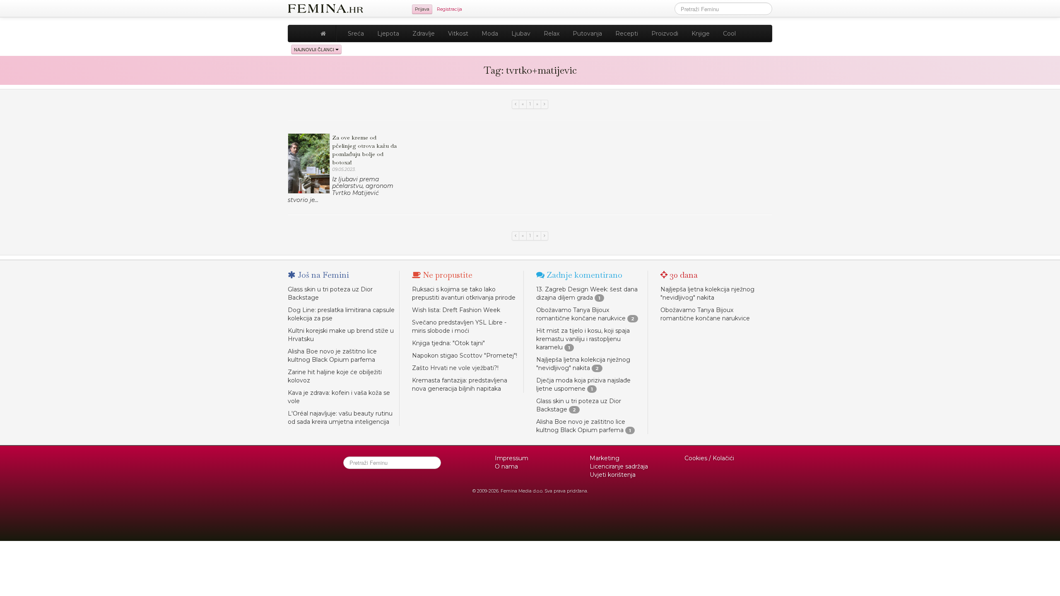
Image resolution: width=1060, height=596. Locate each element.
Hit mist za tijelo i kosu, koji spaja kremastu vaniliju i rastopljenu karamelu (583, 339)
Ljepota (388, 33)
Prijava (422, 9)
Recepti (626, 33)
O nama (506, 466)
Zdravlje (423, 33)
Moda (490, 33)
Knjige (700, 33)
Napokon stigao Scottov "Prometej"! (464, 355)
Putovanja (587, 33)
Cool (729, 33)
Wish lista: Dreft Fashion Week (456, 310)
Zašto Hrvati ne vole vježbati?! (455, 368)
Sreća (356, 33)
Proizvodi (664, 33)
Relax (551, 33)
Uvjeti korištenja (613, 474)
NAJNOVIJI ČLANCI (314, 49)
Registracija (449, 9)
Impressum (511, 458)
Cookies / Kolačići (709, 458)
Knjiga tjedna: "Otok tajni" (448, 343)
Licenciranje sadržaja (619, 466)
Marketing (604, 458)
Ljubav (520, 33)
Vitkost (458, 33)
